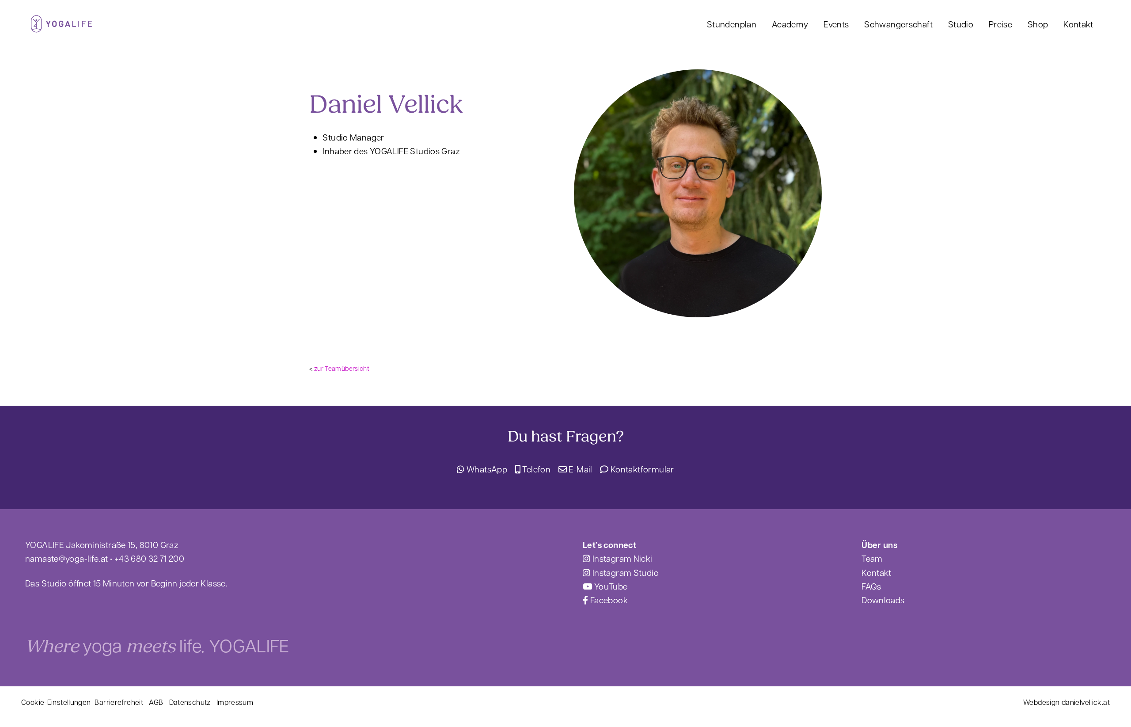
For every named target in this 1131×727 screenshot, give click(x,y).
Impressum (234, 702)
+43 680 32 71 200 (149, 558)
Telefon (535, 469)
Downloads (883, 599)
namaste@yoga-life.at (66, 558)
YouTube (609, 586)
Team (872, 558)
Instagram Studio (625, 572)
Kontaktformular (641, 469)
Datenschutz (190, 702)
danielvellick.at (1086, 702)
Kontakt (1078, 24)
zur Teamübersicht (341, 368)
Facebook (608, 599)
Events (836, 24)
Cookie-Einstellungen (56, 702)
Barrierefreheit (119, 702)
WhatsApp (486, 469)
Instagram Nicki (621, 558)
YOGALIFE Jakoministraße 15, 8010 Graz (101, 544)
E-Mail (579, 469)
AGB (156, 702)
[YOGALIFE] (61, 27)
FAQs (871, 586)
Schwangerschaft (898, 24)
